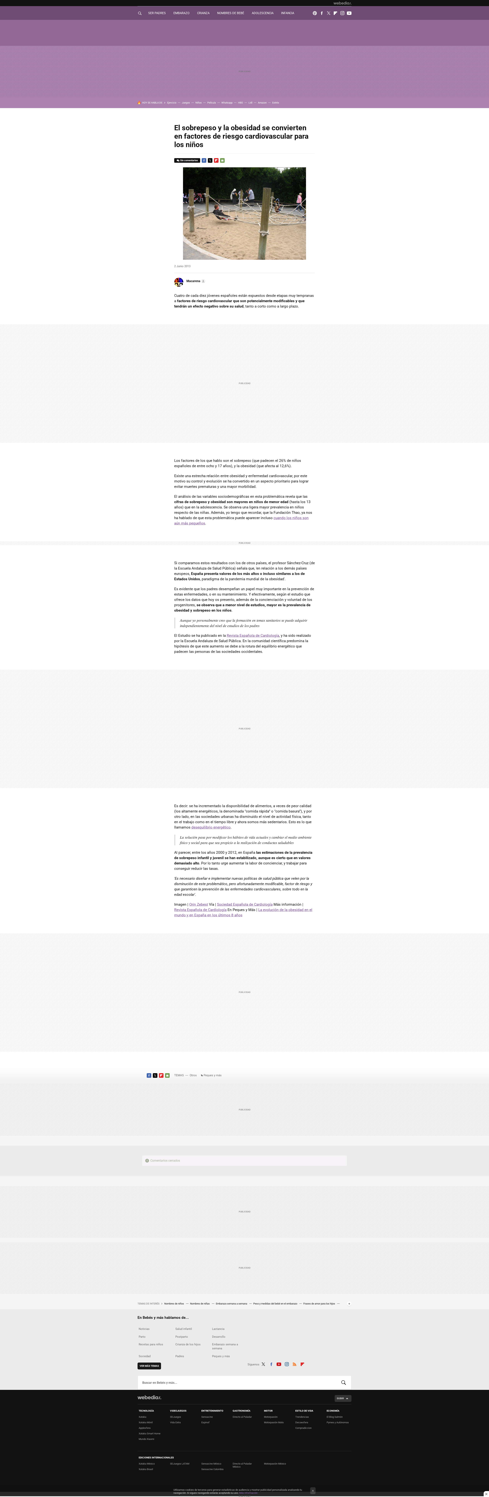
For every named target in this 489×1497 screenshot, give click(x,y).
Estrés (275, 102)
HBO (240, 102)
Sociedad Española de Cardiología (245, 904)
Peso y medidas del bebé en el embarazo (275, 1303)
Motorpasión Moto (274, 1422)
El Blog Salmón (335, 1416)
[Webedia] (342, 3)
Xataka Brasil (146, 1469)
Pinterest (315, 13)
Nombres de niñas (200, 1303)
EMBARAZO (181, 13)
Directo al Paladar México (242, 1465)
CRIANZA (203, 13)
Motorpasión (271, 1416)
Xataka (142, 1416)
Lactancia (218, 1329)
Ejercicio (171, 102)
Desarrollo (218, 1336)
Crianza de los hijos (188, 1344)
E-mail (222, 160)
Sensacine (207, 1416)
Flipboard (335, 13)
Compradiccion (303, 1428)
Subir (340, 1398)
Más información (248, 1492)
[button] (195, 281)
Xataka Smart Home (149, 1433)
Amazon (262, 102)
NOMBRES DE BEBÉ (230, 13)
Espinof (205, 1422)
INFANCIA (287, 13)
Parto (142, 1336)
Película (211, 102)
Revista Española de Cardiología (253, 635)
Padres (179, 1356)
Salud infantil (183, 1329)
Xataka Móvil (146, 1422)
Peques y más (213, 1075)
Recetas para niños (151, 1344)
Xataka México (147, 1463)
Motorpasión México (275, 1463)
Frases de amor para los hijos (319, 1303)
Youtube (349, 13)
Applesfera (145, 1428)
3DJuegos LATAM (179, 1463)
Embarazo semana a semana (232, 1303)
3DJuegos (175, 1416)
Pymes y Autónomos (338, 1422)
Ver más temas (149, 1365)
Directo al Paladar (242, 1416)
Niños (198, 102)
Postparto (181, 1336)
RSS (294, 1364)
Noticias (144, 1329)
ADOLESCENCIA (263, 13)
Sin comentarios (189, 160)
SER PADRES (157, 13)
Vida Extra (175, 1422)
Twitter (328, 13)
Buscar (343, 1382)
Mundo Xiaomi (146, 1439)
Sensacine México (211, 1463)
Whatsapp (226, 102)
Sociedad (145, 1356)
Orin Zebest (198, 904)
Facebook (321, 13)
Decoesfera (301, 1422)
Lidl (250, 102)
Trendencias (302, 1416)
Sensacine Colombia (212, 1469)
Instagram (342, 13)
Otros (193, 1075)
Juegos (186, 102)
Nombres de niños (174, 1303)
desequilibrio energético (211, 827)
